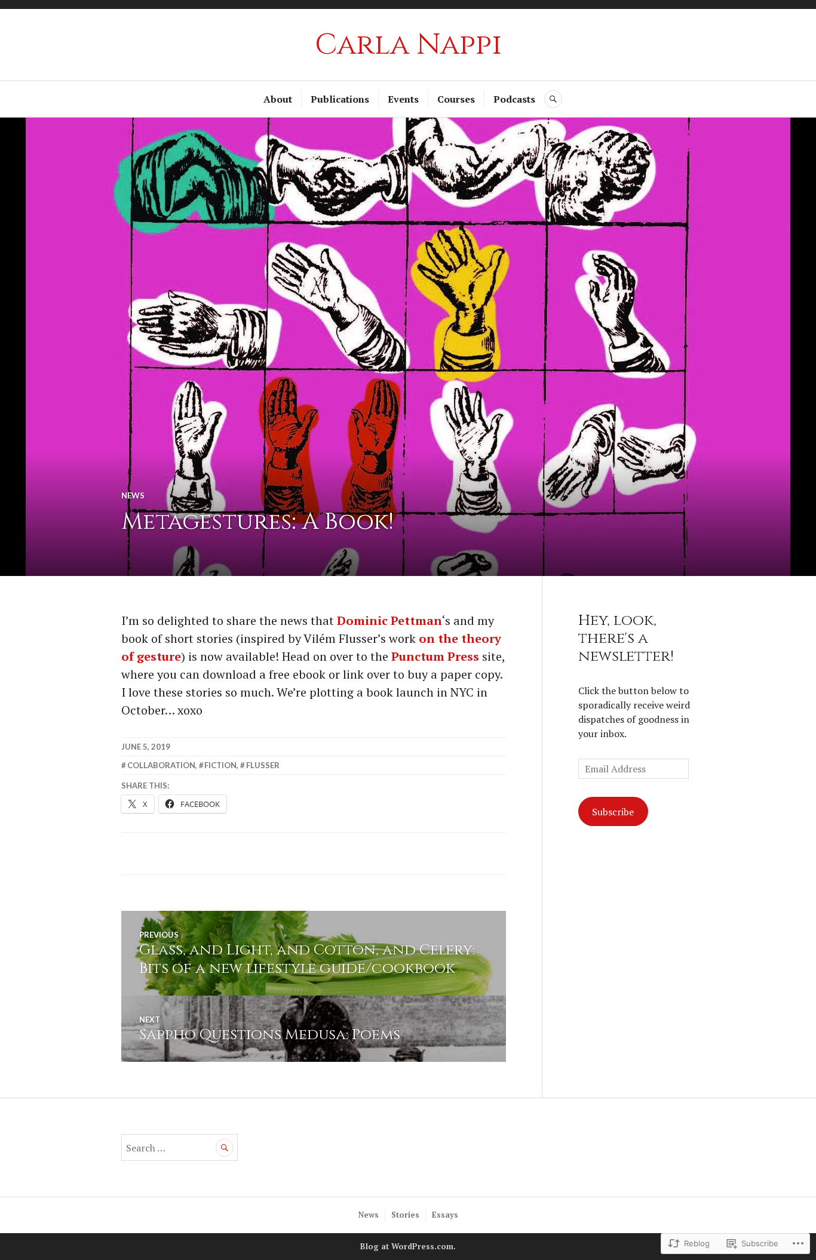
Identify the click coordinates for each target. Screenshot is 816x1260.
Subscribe (613, 811)
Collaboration (161, 765)
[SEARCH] (553, 99)
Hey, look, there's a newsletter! (626, 638)
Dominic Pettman (389, 620)
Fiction (220, 765)
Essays (445, 1214)
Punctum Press (435, 656)
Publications (340, 99)
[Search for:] (179, 1147)
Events (403, 99)
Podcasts (514, 99)
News (133, 495)
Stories (405, 1214)
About (277, 99)
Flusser (263, 765)
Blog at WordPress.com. (408, 1246)
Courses (456, 99)
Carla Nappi (408, 44)
